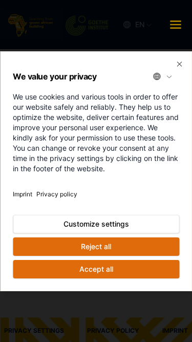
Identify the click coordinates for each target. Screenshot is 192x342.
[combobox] (162, 76)
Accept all (96, 269)
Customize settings (96, 223)
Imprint (22, 194)
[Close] (179, 64)
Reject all (96, 246)
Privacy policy (56, 194)
